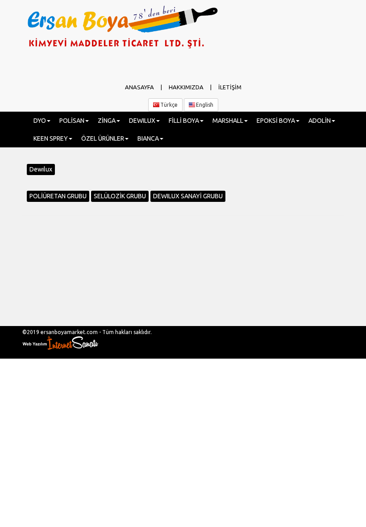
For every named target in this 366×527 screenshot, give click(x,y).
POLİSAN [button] (71, 120)
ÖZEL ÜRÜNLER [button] (102, 138)
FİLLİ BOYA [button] (184, 120)
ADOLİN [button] (319, 120)
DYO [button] (39, 120)
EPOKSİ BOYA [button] (276, 120)
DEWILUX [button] (142, 120)
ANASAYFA (139, 87)
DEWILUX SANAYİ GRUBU (188, 196)
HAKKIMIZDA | (193, 87)
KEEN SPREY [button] (50, 138)
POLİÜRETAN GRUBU (58, 196)
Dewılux (40, 169)
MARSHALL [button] (227, 120)
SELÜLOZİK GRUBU (120, 196)
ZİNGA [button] (107, 120)
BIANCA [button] (148, 138)
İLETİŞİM (229, 87)
